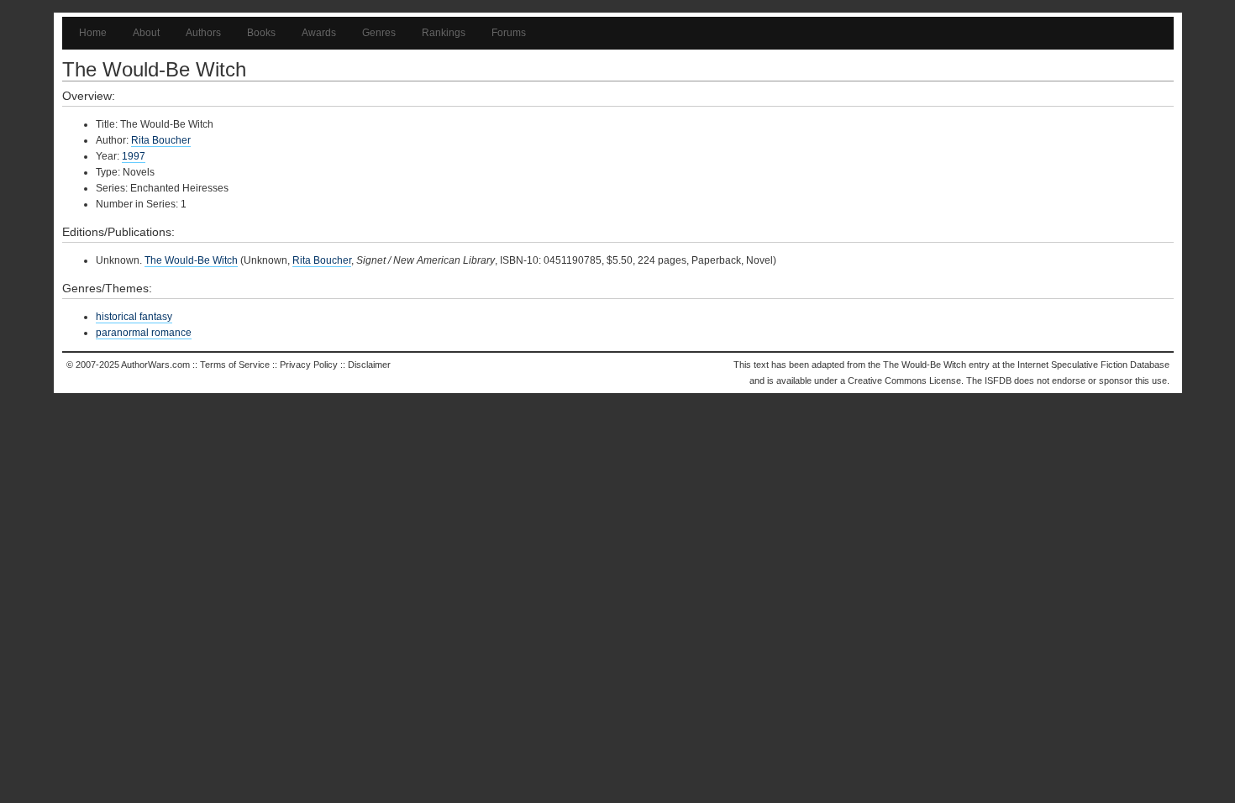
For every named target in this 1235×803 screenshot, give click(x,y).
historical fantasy (134, 317)
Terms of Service (235, 365)
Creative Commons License (904, 380)
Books (261, 33)
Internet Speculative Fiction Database (1093, 365)
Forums (508, 33)
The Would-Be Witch (191, 260)
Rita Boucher (161, 140)
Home (93, 33)
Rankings (443, 33)
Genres (379, 33)
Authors (203, 33)
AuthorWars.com (155, 365)
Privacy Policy (309, 365)
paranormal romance (144, 333)
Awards (319, 33)
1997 (133, 156)
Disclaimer (369, 365)
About (146, 33)
